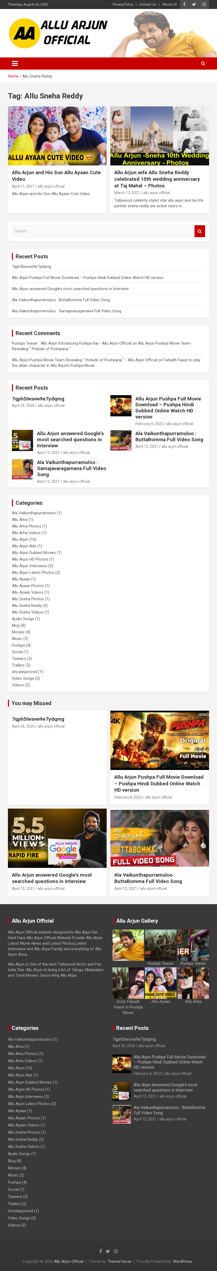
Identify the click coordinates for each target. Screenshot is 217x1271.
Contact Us (147, 4)
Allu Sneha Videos (27, 612)
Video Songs (23, 678)
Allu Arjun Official (68, 1261)
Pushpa (18, 645)
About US (169, 4)
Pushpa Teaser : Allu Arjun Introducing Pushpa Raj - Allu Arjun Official (71, 343)
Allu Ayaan (21, 579)
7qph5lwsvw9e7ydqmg (31, 266)
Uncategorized (24, 671)
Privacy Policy (123, 4)
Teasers (19, 658)
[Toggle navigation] (15, 63)
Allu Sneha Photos (28, 599)
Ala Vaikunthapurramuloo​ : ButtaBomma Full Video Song (61, 300)
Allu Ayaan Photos (28, 585)
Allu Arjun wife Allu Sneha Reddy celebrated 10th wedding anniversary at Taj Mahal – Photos (157, 178)
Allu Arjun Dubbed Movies (34, 552)
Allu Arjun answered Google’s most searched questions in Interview (70, 288)
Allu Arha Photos (26, 526)
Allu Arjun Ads (24, 546)
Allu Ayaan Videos (27, 592)
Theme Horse (120, 1261)
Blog (16, 625)
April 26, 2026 (23, 405)
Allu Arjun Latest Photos (33, 572)
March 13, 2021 (127, 193)
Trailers (18, 665)
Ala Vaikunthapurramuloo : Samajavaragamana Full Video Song (66, 311)
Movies (18, 632)
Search (200, 231)
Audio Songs (23, 618)
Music (17, 638)
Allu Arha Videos (26, 532)
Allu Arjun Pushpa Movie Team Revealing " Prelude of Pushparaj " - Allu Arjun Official (84, 360)
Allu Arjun (20, 539)
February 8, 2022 (149, 424)
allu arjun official (51, 186)
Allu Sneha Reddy (27, 605)
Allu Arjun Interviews (29, 566)
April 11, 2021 (23, 186)
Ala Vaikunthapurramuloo (34, 513)
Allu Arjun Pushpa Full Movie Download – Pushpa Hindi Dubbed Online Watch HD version (88, 277)
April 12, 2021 (48, 452)
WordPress (182, 1261)
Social (17, 652)
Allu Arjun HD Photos (30, 559)
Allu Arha (20, 519)
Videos (18, 685)
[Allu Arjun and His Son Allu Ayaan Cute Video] (57, 136)
